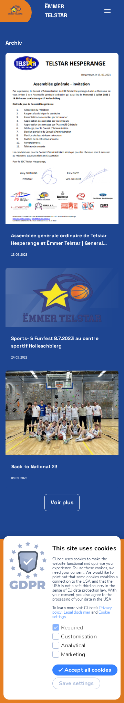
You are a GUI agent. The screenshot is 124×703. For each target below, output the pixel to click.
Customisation (79, 636)
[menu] (107, 11)
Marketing (73, 654)
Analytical (73, 645)
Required (72, 627)
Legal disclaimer (77, 612)
